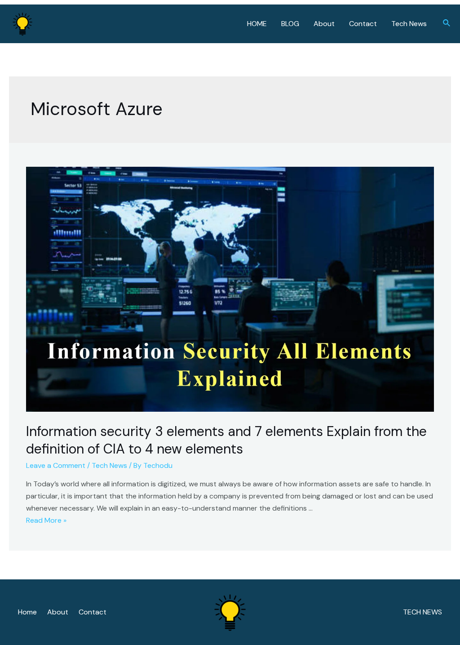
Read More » (46, 520)
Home (27, 612)
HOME (257, 23)
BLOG (290, 23)
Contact (363, 23)
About (324, 23)
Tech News (409, 23)
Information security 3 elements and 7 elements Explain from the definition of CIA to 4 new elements (226, 440)
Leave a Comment (55, 465)
